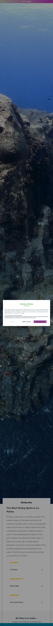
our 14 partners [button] (16, 309)
